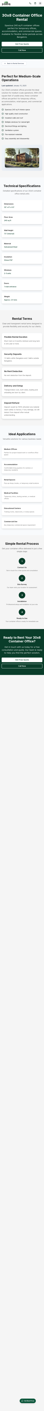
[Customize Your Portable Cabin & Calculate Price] (35, 3)
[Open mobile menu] (40, 3)
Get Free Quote (22, 44)
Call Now (22, 50)
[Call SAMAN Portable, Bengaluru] (30, 3)
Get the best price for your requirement (22, 1394)
